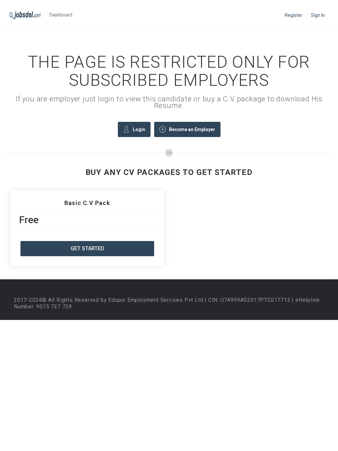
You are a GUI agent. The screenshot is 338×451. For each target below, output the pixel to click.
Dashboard (61, 14)
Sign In (318, 15)
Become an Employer (192, 129)
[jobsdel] (29, 15)
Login (139, 129)
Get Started (87, 248)
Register (293, 15)
